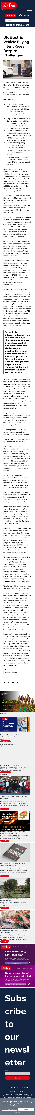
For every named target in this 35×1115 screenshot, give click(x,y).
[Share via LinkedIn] (13, 682)
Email (7, 1070)
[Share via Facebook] (4, 682)
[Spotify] (24, 25)
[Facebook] (10, 25)
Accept (26, 1109)
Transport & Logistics (11, 672)
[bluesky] (27, 25)
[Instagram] (7, 25)
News (5, 677)
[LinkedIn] (17, 25)
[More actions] (30, 33)
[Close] (32, 1101)
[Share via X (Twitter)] (9, 682)
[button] (5, 772)
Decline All (10, 1109)
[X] (14, 25)
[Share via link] (17, 682)
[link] (28, 15)
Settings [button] (17, 1112)
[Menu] (29, 10)
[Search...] (27, 20)
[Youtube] (20, 25)
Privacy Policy (14, 1105)
